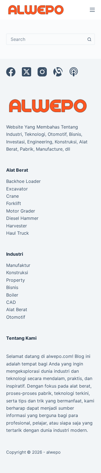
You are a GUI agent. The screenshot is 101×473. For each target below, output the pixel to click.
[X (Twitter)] (26, 71)
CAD (11, 302)
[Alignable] (58, 71)
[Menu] (92, 9)
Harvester (16, 226)
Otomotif (15, 317)
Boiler (12, 295)
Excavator (17, 189)
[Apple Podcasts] (73, 71)
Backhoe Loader (23, 181)
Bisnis (12, 287)
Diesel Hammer (22, 218)
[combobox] (45, 39)
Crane (12, 196)
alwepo (53, 452)
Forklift (13, 203)
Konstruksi (17, 272)
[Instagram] (42, 71)
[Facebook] (10, 71)
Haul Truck (17, 233)
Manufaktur (18, 265)
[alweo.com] (48, 105)
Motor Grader (20, 211)
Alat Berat (16, 309)
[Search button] (89, 39)
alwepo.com (59, 356)
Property (15, 280)
